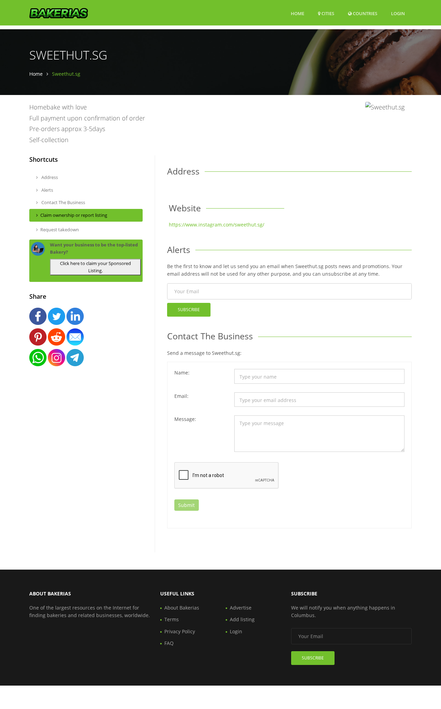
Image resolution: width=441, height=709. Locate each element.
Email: (181, 396)
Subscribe (189, 310)
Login (398, 13)
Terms (171, 619)
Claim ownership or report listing (73, 215)
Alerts (46, 190)
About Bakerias (181, 607)
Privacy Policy (179, 631)
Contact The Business (62, 202)
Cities (327, 13)
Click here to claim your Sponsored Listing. (95, 267)
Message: (185, 419)
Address (49, 177)
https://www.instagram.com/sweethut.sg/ (216, 224)
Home (297, 13)
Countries (364, 13)
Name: (181, 372)
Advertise (241, 607)
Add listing (242, 619)
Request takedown (59, 229)
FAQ (169, 643)
